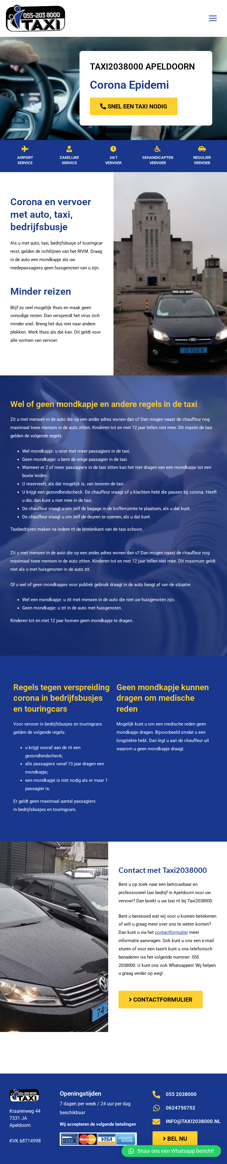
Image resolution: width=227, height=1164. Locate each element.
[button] (171, 1151)
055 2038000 (181, 1094)
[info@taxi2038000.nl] (156, 1121)
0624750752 (180, 1107)
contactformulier (171, 932)
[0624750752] (156, 1108)
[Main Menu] (212, 18)
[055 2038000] (156, 1094)
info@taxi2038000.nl (193, 1121)
